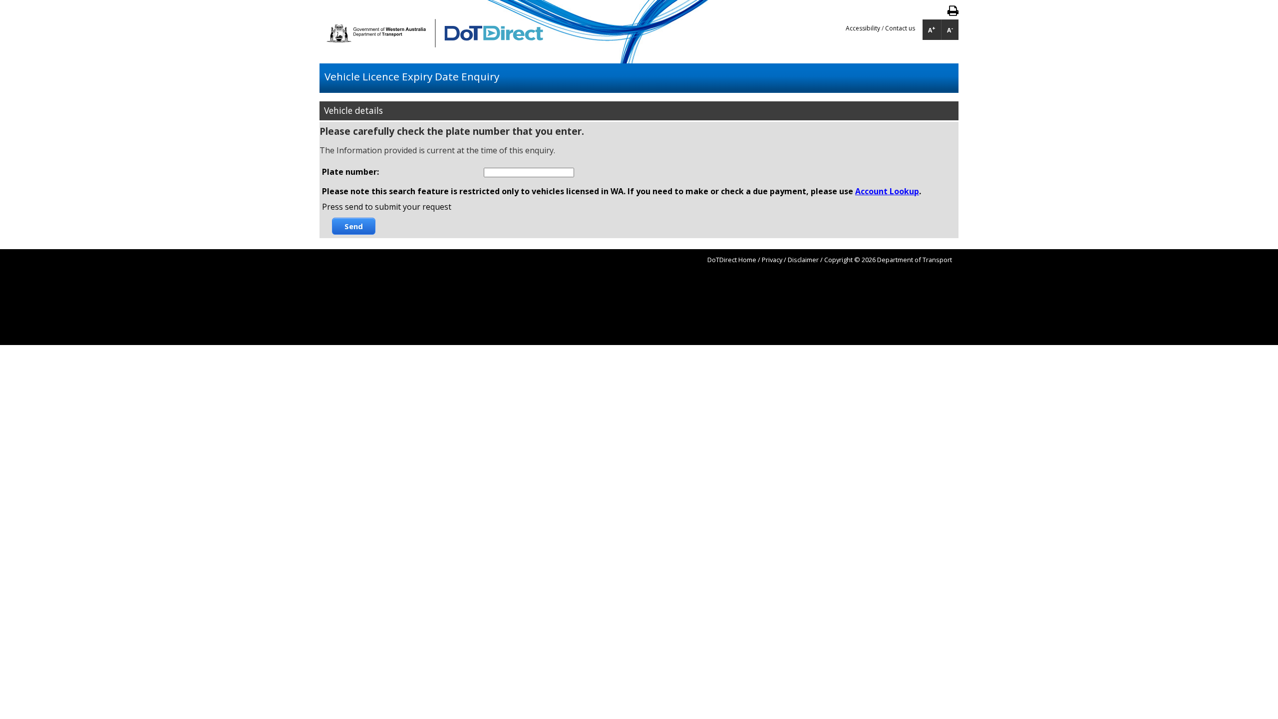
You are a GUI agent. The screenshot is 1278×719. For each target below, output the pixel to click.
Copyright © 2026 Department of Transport (888, 259)
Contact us (900, 28)
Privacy (772, 259)
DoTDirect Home (731, 259)
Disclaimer (803, 259)
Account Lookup (887, 191)
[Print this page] (953, 12)
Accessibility (864, 28)
